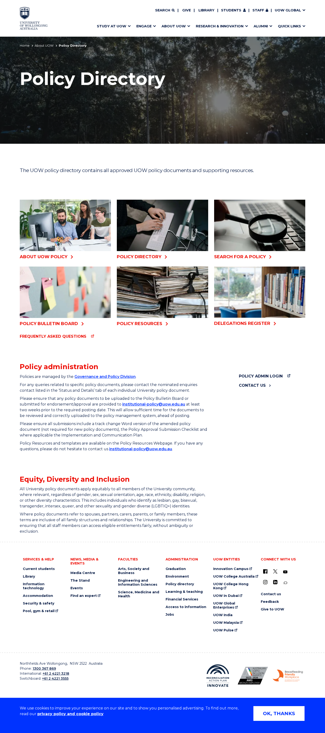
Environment (177, 577)
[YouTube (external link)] (285, 572)
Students (231, 10)
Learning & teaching (184, 592)
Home (25, 45)
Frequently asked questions (53, 336)
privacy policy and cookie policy (70, 714)
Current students (39, 569)
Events (76, 588)
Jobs (170, 615)
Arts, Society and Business (133, 571)
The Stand (80, 581)
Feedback (270, 602)
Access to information (186, 607)
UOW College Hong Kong (230, 586)
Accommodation (38, 596)
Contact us (252, 385)
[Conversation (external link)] (285, 583)
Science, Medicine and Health (138, 594)
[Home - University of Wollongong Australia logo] (34, 18)
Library (206, 10)
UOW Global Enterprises (224, 605)
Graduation (176, 569)
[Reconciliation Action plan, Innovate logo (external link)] (218, 675)
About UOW (44, 45)
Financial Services (182, 599)
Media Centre (82, 573)
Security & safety (38, 603)
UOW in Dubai (226, 596)
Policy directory (180, 584)
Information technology (33, 586)
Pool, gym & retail (38, 611)
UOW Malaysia (226, 623)
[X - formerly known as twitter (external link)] (275, 571)
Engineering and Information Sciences (137, 583)
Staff (258, 10)
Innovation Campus (230, 569)
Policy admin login (261, 376)
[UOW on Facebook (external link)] (265, 571)
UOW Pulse (223, 630)
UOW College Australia (234, 577)
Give (186, 10)
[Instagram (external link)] (265, 582)
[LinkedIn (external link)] (275, 582)
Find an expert (83, 596)
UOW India (222, 615)
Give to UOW (272, 609)
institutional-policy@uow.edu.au (153, 404)
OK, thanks (279, 713)
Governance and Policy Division (105, 376)
